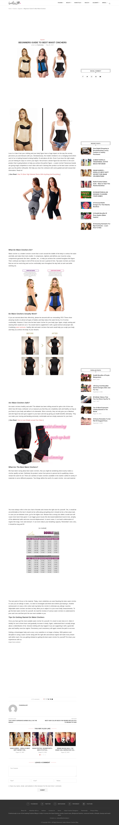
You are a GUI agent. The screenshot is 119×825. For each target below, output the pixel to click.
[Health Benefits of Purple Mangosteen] (86, 377)
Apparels (20, 8)
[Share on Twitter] (48, 699)
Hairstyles (77, 2)
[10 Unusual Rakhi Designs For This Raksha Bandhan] (86, 205)
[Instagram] (92, 76)
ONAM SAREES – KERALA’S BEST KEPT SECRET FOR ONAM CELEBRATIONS (101, 173)
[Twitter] (87, 76)
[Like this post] (45, 699)
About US (23, 810)
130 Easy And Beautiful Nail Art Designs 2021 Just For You (101, 387)
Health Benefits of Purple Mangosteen (101, 376)
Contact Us (52, 810)
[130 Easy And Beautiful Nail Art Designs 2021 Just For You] (86, 388)
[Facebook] (83, 76)
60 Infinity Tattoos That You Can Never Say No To (101, 398)
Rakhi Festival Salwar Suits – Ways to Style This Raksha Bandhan (101, 183)
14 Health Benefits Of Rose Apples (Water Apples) (100, 215)
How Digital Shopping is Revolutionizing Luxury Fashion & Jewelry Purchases (101, 151)
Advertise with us (34, 810)
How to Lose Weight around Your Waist (30, 420)
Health (87, 2)
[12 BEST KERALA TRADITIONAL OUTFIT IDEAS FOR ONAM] (86, 162)
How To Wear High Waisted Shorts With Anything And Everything (38, 174)
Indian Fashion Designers (71, 810)
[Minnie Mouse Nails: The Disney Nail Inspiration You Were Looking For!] (65, 739)
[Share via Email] (52, 699)
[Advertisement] (40, 25)
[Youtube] (100, 76)
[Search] (109, 3)
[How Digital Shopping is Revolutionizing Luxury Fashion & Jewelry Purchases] (86, 151)
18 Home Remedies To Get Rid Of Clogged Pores (101, 420)
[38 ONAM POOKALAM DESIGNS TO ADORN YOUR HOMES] (86, 194)
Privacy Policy (94, 810)
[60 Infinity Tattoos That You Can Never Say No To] (86, 399)
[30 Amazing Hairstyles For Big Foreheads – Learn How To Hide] (86, 226)
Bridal (104, 2)
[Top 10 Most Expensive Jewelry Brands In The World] (86, 410)
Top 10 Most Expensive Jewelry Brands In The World (100, 409)
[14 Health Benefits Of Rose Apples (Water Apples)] (86, 215)
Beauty (68, 2)
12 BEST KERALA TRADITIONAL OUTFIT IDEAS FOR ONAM (100, 162)
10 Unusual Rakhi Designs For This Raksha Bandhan (101, 204)
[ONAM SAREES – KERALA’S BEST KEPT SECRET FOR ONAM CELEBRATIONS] (19, 739)
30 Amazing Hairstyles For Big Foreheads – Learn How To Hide (101, 225)
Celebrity (96, 2)
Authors (43, 810)
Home (10, 8)
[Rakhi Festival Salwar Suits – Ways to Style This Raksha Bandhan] (42, 739)
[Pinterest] (96, 76)
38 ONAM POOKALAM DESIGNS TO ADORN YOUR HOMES (100, 194)
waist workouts (21, 327)
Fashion (60, 2)
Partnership (84, 810)
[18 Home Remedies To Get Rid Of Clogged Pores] (86, 421)
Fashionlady (40, 45)
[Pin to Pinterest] (50, 699)
